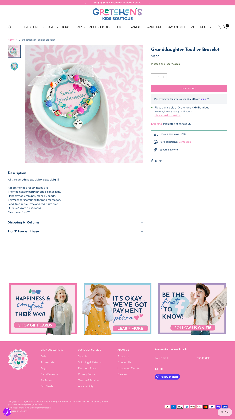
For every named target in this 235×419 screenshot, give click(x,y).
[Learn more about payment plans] (117, 308)
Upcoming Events (128, 368)
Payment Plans (87, 368)
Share (159, 161)
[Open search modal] (9, 27)
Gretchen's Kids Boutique (38, 401)
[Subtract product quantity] (154, 77)
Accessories (48, 362)
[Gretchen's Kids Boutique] (117, 14)
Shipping (156, 123)
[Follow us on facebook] (192, 308)
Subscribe (203, 358)
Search (82, 356)
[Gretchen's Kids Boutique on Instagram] (162, 369)
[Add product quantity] (164, 77)
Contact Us (124, 362)
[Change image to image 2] (14, 66)
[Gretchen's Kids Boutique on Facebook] (157, 369)
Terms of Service (88, 380)
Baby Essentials (50, 374)
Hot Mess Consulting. (32, 404)
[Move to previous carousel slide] (217, 265)
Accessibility (86, 386)
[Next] (149, 2)
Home (11, 39)
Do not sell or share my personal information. (29, 407)
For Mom (46, 380)
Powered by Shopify (17, 411)
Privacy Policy (86, 374)
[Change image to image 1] (14, 51)
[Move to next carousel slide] (224, 265)
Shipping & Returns (90, 362)
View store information (167, 115)
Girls (43, 356)
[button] (7, 412)
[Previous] (85, 2)
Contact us (185, 141)
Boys (44, 368)
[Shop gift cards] (43, 308)
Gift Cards (47, 386)
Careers (122, 374)
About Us (123, 356)
